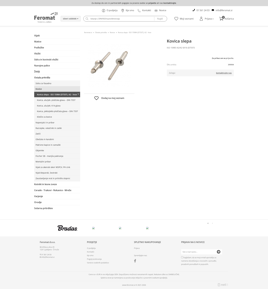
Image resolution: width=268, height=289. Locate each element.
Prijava (209, 18)
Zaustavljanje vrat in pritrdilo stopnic (53, 178)
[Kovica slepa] (109, 66)
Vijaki (37, 35)
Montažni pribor (43, 161)
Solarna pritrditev (43, 208)
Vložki (37, 53)
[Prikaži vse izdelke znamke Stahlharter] (121, 228)
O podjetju (112, 10)
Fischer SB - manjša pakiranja (49, 156)
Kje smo (130, 10)
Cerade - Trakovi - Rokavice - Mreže (52, 190)
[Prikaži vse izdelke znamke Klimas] (147, 228)
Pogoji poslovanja (94, 259)
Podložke (39, 47)
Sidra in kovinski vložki (46, 59)
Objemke (40, 150)
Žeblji (37, 71)
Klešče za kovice (44, 116)
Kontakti (146, 10)
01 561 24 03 (203, 10)
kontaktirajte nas (224, 73)
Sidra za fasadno (43, 83)
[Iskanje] (160, 19)
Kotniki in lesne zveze (45, 184)
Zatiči (38, 133)
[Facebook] (135, 261)
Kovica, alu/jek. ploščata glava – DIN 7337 (56, 100)
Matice (37, 41)
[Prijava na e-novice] (218, 252)
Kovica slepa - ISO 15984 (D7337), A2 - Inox (57, 94)
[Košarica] (226, 18)
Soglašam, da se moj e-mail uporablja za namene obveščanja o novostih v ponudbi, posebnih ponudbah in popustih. (198, 260)
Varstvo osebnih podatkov (98, 262)
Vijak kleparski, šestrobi (47, 172)
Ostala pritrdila (42, 77)
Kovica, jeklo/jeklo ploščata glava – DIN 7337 (57, 111)
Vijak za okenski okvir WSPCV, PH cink (53, 167)
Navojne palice (42, 65)
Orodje (38, 202)
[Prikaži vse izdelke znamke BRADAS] (68, 228)
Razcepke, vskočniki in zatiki (49, 128)
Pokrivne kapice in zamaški (48, 145)
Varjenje (38, 196)
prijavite (152, 3)
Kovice (39, 89)
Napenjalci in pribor (45, 122)
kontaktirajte (169, 3)
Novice (162, 10)
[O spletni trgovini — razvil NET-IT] (223, 284)
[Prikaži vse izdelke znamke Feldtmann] (94, 228)
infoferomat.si (224, 10)
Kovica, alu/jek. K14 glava (48, 105)
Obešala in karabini (45, 139)
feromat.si (88, 32)
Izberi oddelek (70, 18)
